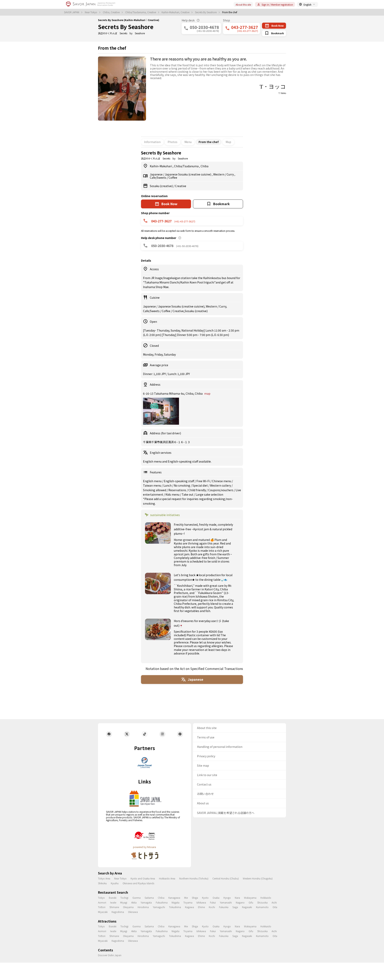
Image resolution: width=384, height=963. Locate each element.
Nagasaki (247, 907)
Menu (188, 142)
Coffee (173, 177)
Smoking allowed (155, 490)
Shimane (114, 907)
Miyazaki (103, 912)
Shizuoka (262, 902)
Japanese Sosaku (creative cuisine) (188, 174)
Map (228, 142)
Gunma (136, 897)
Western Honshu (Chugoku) (258, 878)
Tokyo (101, 897)
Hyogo (227, 897)
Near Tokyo (91, 12)
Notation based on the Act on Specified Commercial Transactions (194, 668)
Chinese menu (222, 481)
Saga (235, 907)
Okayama (128, 907)
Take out (188, 494)
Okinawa (133, 912)
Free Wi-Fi (203, 481)
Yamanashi (226, 902)
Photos (172, 142)
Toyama (187, 902)
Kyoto (205, 897)
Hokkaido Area (167, 878)
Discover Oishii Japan (109, 955)
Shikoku (102, 883)
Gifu (251, 902)
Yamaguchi (159, 907)
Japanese (156, 174)
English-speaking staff (179, 481)
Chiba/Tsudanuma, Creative (141, 12)
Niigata (175, 902)
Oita (275, 907)
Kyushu (115, 883)
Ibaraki (112, 897)
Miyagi (123, 902)
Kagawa (189, 907)
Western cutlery (221, 485)
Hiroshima (143, 907)
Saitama (149, 897)
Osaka (216, 897)
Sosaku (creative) (161, 186)
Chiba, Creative (111, 12)
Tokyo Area (104, 878)
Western (219, 174)
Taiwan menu (152, 485)
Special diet (200, 485)
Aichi (274, 902)
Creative (180, 186)
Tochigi (124, 897)
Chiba (204, 166)
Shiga (195, 897)
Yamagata (146, 902)
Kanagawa (174, 897)
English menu (152, 481)
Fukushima (162, 902)
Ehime (201, 907)
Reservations (177, 490)
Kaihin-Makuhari (161, 166)
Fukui (213, 902)
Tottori (101, 907)
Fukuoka (223, 907)
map (207, 393)
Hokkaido (265, 897)
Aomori (102, 902)
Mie (186, 897)
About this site (243, 4)
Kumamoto (262, 907)
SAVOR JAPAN (72, 12)
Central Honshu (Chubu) (225, 878)
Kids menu (172, 494)
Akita (134, 902)
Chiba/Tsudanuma (186, 166)
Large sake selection (209, 494)
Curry (230, 174)
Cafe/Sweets (158, 177)
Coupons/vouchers (221, 490)
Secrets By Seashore (206, 12)
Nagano (240, 902)
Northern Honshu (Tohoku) (193, 878)
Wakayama (250, 897)
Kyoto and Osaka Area (143, 878)
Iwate (113, 902)
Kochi (212, 907)
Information (152, 142)
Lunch (167, 485)
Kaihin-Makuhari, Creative (176, 12)
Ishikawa (201, 902)
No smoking (182, 485)
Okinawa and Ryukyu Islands (138, 883)
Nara (237, 897)
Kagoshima (118, 912)
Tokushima (175, 907)
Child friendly (197, 490)
